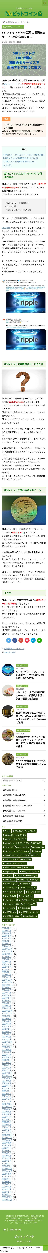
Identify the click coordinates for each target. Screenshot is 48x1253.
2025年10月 (7, 954)
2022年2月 (6, 1068)
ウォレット (29, 888)
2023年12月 (7, 1011)
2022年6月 (6, 1057)
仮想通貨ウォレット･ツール (14, 649)
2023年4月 (6, 1032)
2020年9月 (6, 1112)
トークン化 (34, 892)
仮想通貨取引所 (10, 821)
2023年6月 (6, 1026)
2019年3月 (6, 1158)
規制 (8, 920)
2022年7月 (6, 1055)
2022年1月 (6, 1070)
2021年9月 (6, 1081)
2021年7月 (6, 1086)
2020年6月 (6, 1119)
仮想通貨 (10, 912)
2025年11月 (7, 951)
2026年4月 (6, 938)
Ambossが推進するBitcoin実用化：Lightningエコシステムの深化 (31, 763)
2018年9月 (6, 1174)
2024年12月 (7, 980)
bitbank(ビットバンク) (15, 835)
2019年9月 (6, 1143)
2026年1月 (6, 946)
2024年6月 (6, 995)
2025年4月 (6, 969)
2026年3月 (6, 941)
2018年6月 (6, 1182)
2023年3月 (6, 1034)
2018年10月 (7, 1171)
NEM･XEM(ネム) (13, 867)
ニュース (10, 896)
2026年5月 (6, 936)
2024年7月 (6, 993)
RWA (8, 876)
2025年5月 (6, 967)
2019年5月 (6, 1153)
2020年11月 (7, 1107)
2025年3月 (6, 972)
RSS (35, 1223)
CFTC (37, 843)
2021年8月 (6, 1083)
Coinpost (6, 228)
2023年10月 (7, 1016)
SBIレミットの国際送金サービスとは (20, 158)
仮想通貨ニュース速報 (24, 1241)
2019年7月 (6, 1148)
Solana (32, 876)
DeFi (37, 851)
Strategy (10, 880)
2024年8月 (6, 990)
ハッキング (27, 896)
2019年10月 (7, 1140)
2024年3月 (6, 1003)
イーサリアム (12, 888)
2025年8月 (6, 959)
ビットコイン (12, 900)
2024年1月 (6, 1008)
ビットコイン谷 (24, 1236)
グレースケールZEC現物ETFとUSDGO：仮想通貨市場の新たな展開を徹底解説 (30, 695)
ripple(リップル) (9, 652)
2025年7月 (6, 962)
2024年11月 (7, 982)
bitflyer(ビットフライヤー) (17, 843)
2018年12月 (7, 1166)
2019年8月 (6, 1145)
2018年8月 (6, 1176)
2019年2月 (6, 1161)
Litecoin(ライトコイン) (15, 863)
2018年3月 (6, 1189)
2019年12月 (7, 1135)
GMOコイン (11, 859)
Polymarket (11, 872)
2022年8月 (6, 1052)
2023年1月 (6, 1039)
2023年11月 (7, 1013)
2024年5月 (6, 998)
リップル (10, 908)
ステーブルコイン (14, 892)
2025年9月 (6, 957)
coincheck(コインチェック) (17, 851)
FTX (36, 855)
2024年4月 (6, 1001)
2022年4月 (6, 1063)
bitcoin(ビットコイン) (15, 839)
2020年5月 (6, 1122)
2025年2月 (6, 975)
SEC (20, 876)
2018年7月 (6, 1179)
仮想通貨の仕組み (11, 795)
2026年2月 (6, 944)
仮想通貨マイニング (12, 816)
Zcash (26, 884)
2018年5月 (6, 1184)
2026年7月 (6, 931)
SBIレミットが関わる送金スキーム (19, 161)
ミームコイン (12, 904)
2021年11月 (7, 1076)
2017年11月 (7, 1200)
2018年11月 (7, 1169)
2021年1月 (6, 1101)
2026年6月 (6, 933)
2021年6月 (6, 1088)
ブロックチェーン (33, 900)
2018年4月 (6, 1187)
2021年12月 (7, 1073)
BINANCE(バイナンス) (25, 831)
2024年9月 (6, 988)
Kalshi (26, 859)
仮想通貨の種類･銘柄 (12, 800)
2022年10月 (7, 1047)
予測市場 (25, 908)
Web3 (23, 880)
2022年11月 (7, 1044)
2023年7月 (6, 1024)
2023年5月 (6, 1029)
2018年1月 (6, 1195)
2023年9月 (6, 1019)
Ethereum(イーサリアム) (17, 855)
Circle (9, 847)
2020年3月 (6, 1127)
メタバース (29, 904)
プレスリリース (11, 84)
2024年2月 (6, 1006)
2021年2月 (6, 1099)
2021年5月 (6, 1091)
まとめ (7, 165)
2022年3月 (6, 1065)
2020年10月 (7, 1109)
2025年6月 (6, 964)
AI (7, 831)
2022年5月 (6, 1060)
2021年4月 (6, 1094)
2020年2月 (6, 1130)
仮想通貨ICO (8, 790)
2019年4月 (6, 1156)
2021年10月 (7, 1078)
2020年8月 (6, 1114)
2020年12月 (7, 1104)
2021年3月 (6, 1096)
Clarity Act (23, 847)
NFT (29, 867)
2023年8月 (6, 1021)
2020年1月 (6, 1132)
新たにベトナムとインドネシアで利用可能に (24, 155)
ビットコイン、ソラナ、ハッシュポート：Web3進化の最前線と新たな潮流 (30, 674)
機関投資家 (31, 916)
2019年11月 (7, 1138)
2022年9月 (6, 1050)
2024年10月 (7, 985)
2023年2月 (6, 1037)
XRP (35, 880)
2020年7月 (6, 1117)
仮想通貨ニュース (11, 811)
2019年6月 (6, 1151)
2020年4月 (6, 1125)
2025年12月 (7, 949)
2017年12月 (7, 1197)
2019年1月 (6, 1163)
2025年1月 (6, 977)
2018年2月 (6, 1192)
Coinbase (38, 847)
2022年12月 (7, 1042)
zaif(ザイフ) (11, 884)
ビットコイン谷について (23, 1223)
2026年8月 (6, 928)
